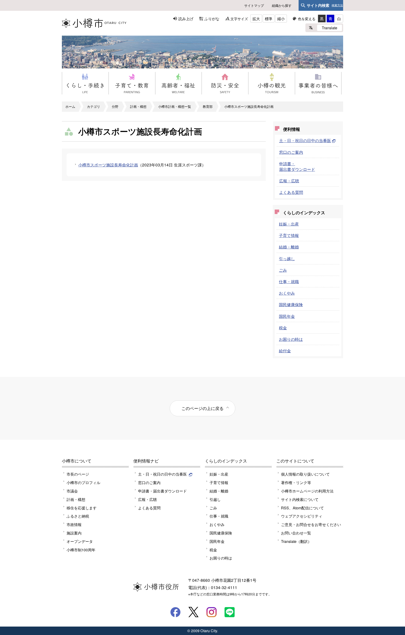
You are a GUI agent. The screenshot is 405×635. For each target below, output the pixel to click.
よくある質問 (291, 192)
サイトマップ (254, 5)
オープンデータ (80, 541)
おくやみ (287, 293)
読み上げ (185, 18)
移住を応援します (82, 508)
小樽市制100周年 (81, 549)
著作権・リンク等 (296, 482)
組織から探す (282, 5)
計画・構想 (138, 106)
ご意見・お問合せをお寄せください (311, 524)
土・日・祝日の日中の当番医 (305, 140)
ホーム (70, 106)
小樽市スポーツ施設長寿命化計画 (249, 106)
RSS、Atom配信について (302, 508)
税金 (283, 328)
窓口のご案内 (291, 152)
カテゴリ (93, 106)
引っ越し (287, 258)
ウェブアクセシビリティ (301, 516)
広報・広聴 (289, 181)
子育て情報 (289, 235)
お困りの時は (291, 339)
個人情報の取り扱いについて (305, 474)
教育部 (208, 106)
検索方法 (337, 5)
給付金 (285, 350)
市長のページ (78, 474)
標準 (268, 18)
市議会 (72, 491)
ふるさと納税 (78, 516)
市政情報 (74, 524)
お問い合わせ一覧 (296, 533)
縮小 (281, 18)
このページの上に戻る (202, 408)
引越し (215, 499)
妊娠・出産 (289, 224)
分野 (115, 106)
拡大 (256, 18)
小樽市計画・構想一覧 (174, 106)
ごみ (283, 270)
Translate (329, 27)
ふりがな (211, 18)
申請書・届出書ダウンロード (297, 166)
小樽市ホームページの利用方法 (307, 491)
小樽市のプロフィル (83, 482)
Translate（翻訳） (296, 541)
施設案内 (74, 533)
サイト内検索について (300, 499)
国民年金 (287, 316)
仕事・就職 (289, 281)
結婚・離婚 (289, 247)
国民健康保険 (291, 304)
